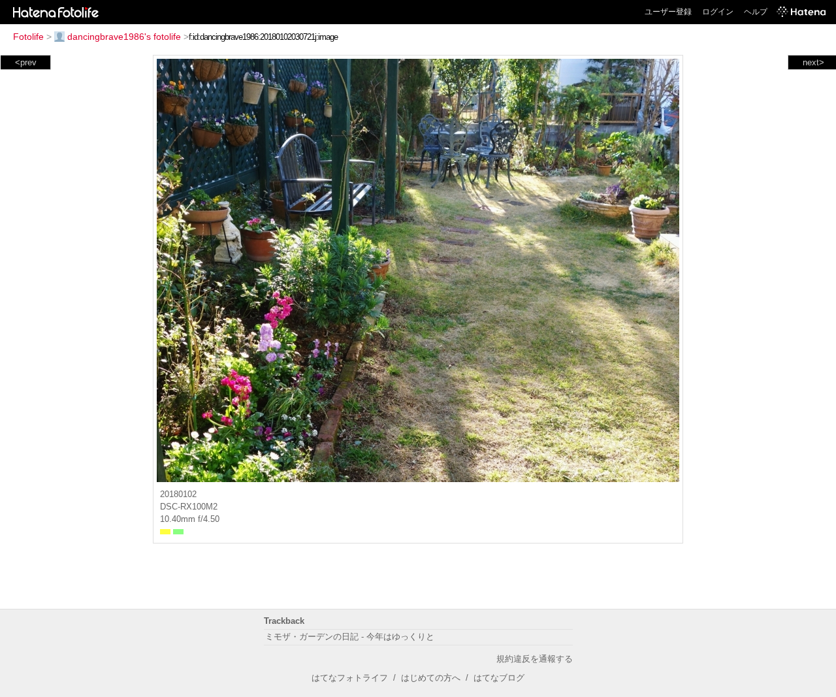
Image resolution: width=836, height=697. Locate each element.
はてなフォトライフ (350, 678)
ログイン (717, 11)
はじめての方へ (430, 678)
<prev (26, 62)
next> (813, 62)
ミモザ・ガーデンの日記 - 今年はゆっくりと (349, 636)
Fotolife (28, 36)
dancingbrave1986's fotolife (124, 36)
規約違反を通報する (534, 659)
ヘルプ (755, 11)
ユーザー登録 (668, 11)
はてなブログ (499, 678)
